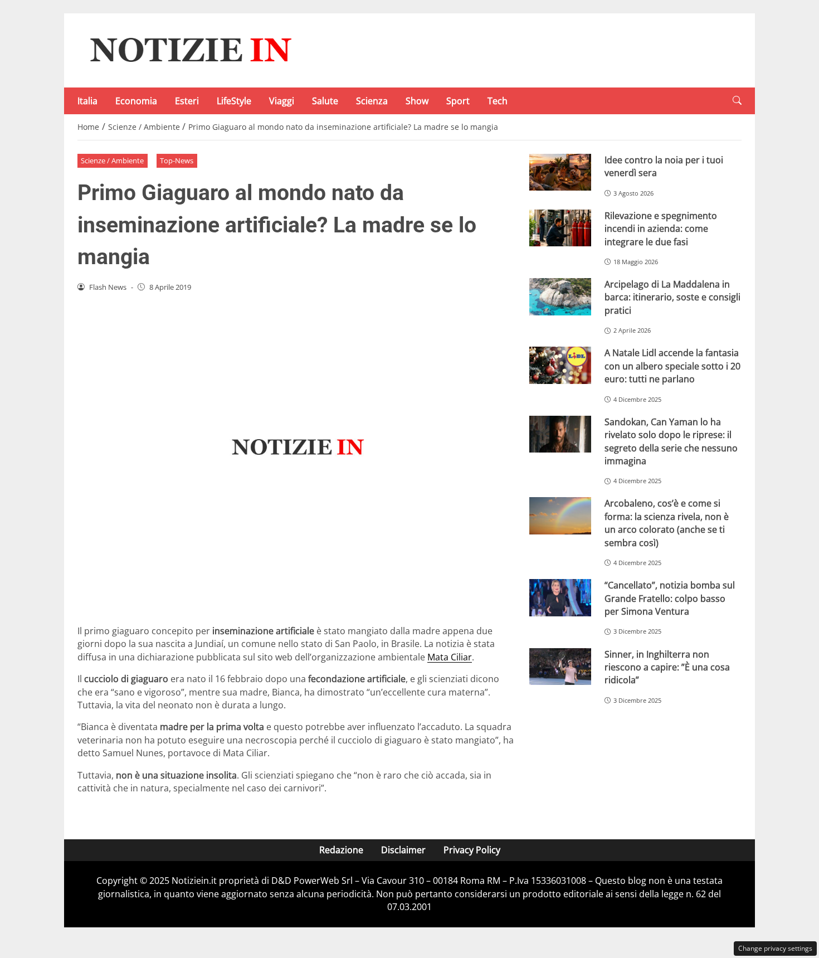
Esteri (187, 101)
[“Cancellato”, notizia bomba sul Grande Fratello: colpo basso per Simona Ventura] (560, 597)
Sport (458, 101)
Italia (87, 101)
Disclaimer (403, 850)
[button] (737, 100)
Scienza (372, 101)
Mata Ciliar (449, 657)
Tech (498, 101)
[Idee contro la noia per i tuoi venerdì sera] (560, 172)
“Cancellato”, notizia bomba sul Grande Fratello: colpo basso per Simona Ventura (669, 598)
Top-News (176, 160)
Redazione (341, 850)
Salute (325, 101)
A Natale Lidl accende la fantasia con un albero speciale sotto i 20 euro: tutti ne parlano (672, 366)
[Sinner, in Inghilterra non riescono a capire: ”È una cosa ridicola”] (560, 666)
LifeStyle (234, 101)
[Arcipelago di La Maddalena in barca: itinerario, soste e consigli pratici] (560, 296)
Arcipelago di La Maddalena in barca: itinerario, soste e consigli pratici (672, 297)
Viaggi (281, 101)
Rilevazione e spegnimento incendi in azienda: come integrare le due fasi (660, 229)
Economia (136, 101)
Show (417, 101)
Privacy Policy (471, 850)
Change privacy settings (775, 948)
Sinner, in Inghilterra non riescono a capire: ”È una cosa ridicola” (667, 667)
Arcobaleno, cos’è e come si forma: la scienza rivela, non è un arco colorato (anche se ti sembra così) (666, 522)
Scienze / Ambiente (112, 160)
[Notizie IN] (188, 49)
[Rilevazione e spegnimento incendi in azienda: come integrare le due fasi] (560, 228)
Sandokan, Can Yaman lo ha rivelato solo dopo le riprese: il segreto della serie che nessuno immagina (671, 441)
